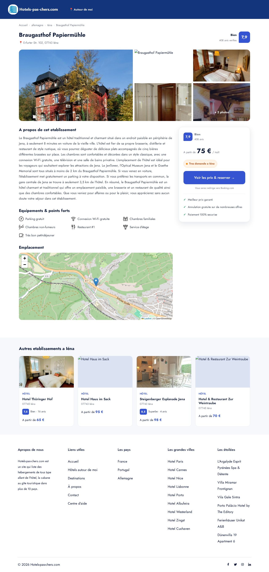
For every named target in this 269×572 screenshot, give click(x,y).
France (122, 461)
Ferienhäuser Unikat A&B (231, 523)
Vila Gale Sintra (229, 497)
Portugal (123, 469)
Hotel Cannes (177, 469)
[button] (96, 282)
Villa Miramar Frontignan (227, 485)
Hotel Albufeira (178, 503)
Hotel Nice (175, 478)
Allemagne (125, 478)
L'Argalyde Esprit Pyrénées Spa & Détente (229, 467)
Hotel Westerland (180, 511)
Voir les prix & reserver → (214, 177)
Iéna (49, 25)
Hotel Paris (175, 461)
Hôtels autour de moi (83, 469)
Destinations (76, 478)
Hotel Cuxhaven (179, 528)
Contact (73, 495)
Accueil (23, 25)
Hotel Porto (176, 495)
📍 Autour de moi (81, 9)
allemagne (37, 25)
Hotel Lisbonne (178, 486)
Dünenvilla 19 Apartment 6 (227, 538)
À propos (74, 486)
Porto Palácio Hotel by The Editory (234, 508)
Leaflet (147, 318)
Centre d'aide (77, 503)
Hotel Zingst (176, 520)
